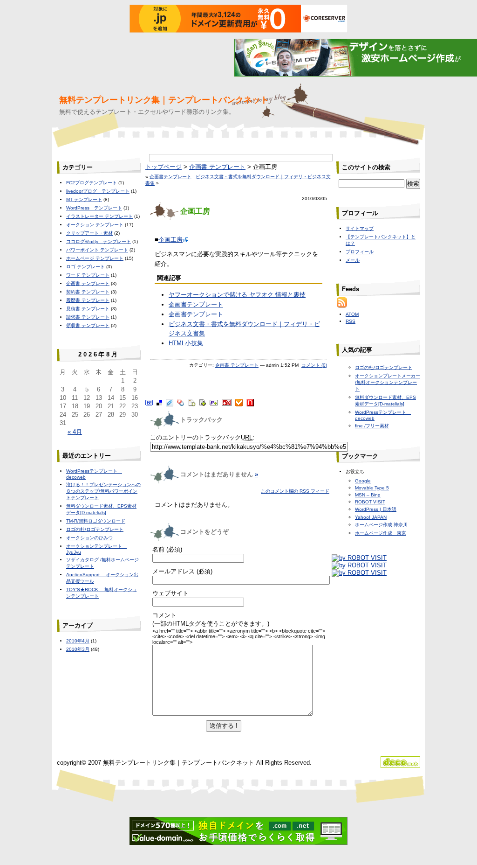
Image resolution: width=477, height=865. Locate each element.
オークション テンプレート (94, 224)
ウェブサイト (170, 593)
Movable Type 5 (372, 487)
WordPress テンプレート (94, 207)
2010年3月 (77, 649)
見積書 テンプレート (87, 308)
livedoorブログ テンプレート (97, 191)
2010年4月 (77, 640)
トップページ (163, 166)
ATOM (352, 314)
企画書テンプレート (170, 176)
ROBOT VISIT (370, 501)
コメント (164, 615)
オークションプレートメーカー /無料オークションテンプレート (387, 382)
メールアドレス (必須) (182, 571)
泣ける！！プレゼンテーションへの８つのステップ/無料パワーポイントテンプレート (103, 491)
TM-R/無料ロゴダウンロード (95, 520)
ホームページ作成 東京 (380, 533)
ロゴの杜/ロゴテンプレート (94, 529)
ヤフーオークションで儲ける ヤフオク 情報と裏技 (237, 294)
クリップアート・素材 (89, 233)
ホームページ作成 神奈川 (381, 524)
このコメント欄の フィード (295, 491)
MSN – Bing (368, 494)
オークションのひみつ (89, 537)
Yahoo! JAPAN (371, 517)
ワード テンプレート (87, 275)
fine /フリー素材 (372, 425)
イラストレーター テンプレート (99, 216)
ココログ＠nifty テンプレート (98, 241)
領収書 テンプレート (87, 325)
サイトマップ (360, 228)
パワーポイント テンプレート (97, 249)
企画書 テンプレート (217, 166)
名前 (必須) (167, 549)
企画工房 (170, 239)
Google (363, 480)
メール (353, 260)
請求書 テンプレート (87, 317)
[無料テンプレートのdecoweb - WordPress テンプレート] (400, 765)
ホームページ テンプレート (94, 258)
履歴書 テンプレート (87, 300)
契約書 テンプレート (87, 291)
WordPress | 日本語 (375, 509)
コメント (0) (314, 365)
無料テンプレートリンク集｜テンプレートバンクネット (164, 100)
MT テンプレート (84, 199)
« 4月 (75, 431)
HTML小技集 (186, 343)
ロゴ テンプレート (85, 266)
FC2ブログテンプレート (91, 182)
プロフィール (360, 251)
